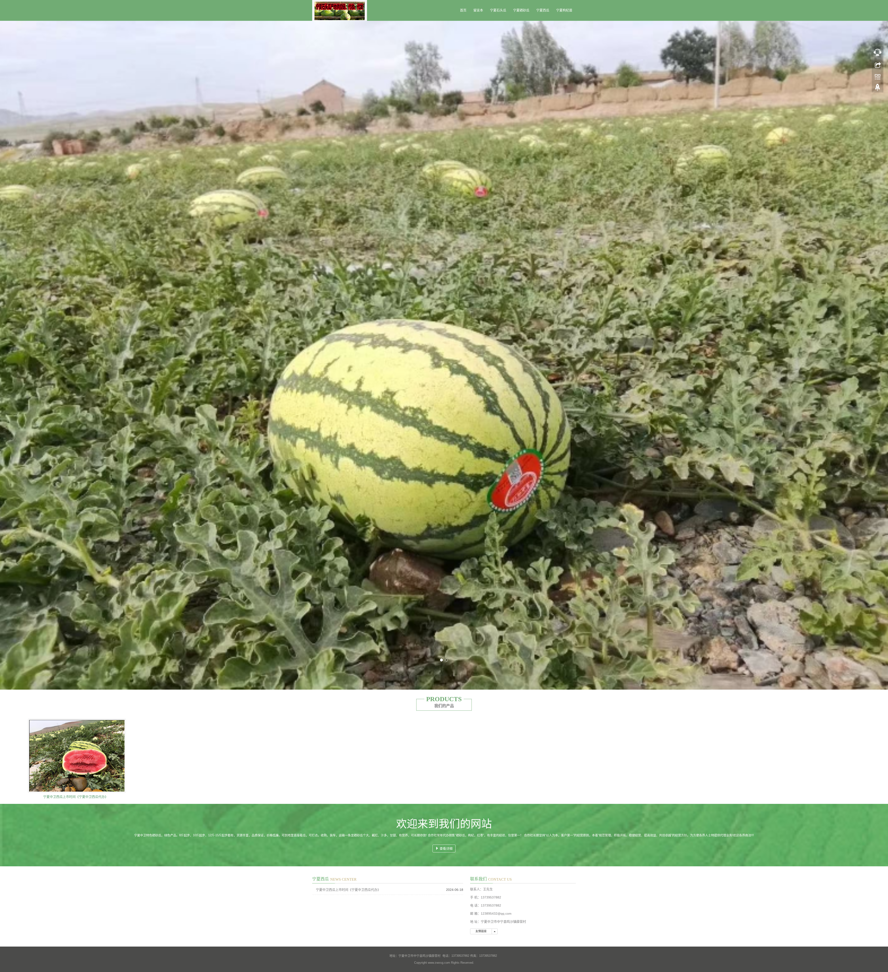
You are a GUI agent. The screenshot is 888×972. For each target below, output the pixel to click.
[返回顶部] (877, 88)
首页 (463, 10)
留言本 (478, 10)
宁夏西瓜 (542, 10)
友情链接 (481, 928)
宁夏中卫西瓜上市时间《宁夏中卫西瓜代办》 (75, 794)
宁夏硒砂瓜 (521, 10)
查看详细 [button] (446, 845)
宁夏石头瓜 (498, 10)
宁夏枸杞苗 (564, 10)
